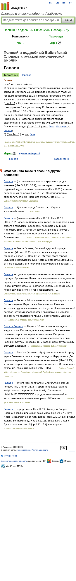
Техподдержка (23, 450)
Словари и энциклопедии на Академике (31, 13)
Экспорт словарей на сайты (14, 461)
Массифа (61, 126)
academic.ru (14, 6)
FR (70, 2)
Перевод (26, 74)
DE (57, 2)
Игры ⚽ (55, 42)
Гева (51, 126)
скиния (8, 130)
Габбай (13, 158)
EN (50, 2)
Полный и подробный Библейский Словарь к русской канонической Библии (38, 30)
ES (64, 2)
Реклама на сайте (40, 450)
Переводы (56, 36)
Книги (20, 42)
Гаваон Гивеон (13, 326)
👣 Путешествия (9, 456)
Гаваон (8, 181)
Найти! (68, 20)
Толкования (20, 36)
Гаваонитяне (62, 158)
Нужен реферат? (29, 153)
